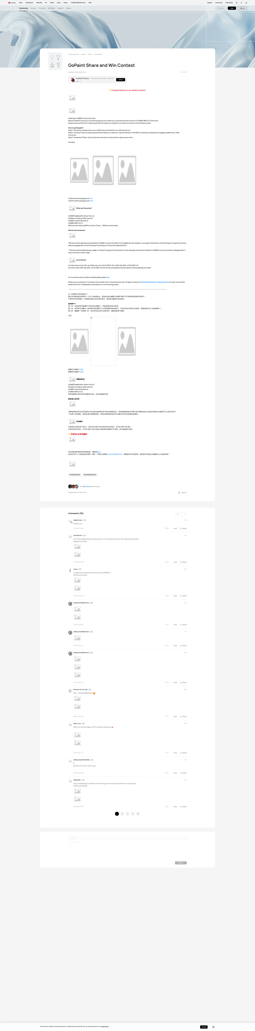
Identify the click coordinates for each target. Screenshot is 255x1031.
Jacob (75, 569)
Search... (222, 8)
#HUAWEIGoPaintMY (90, 475)
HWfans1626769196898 (81, 760)
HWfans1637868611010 (81, 603)
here (91, 198)
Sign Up (242, 8)
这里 (81, 369)
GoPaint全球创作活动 (114, 454)
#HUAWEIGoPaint (74, 475)
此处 (98, 452)
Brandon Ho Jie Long (80, 689)
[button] (236, 2)
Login (232, 8)
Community (23, 8)
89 (58, 59)
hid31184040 (77, 535)
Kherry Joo (77, 723)
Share (52, 67)
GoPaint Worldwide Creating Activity (155, 282)
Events (90, 54)
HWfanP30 (77, 780)
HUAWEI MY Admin (82, 78)
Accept (204, 1027)
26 (58, 67)
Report (184, 492)
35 (52, 59)
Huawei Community (73, 54)
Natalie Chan (77, 520)
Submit (181, 863)
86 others (86, 486)
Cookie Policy (105, 1026)
